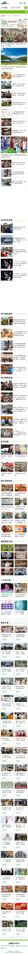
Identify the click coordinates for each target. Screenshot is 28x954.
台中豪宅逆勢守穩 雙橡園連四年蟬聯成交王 (20, 878)
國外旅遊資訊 (6, 481)
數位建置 (24, 946)
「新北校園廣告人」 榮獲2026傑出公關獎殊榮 (6, 861)
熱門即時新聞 (6, 220)
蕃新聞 (4, 639)
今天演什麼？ (6, 580)
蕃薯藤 (5, 3)
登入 (21, 3)
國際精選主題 (6, 541)
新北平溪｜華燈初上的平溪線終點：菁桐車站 (20, 930)
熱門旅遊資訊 (6, 314)
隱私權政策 (19, 946)
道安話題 (5, 441)
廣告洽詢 (3, 948)
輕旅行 (4, 899)
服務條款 (13, 946)
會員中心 (7, 946)
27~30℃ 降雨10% (12, 15)
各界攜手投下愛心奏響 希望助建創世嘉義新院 (20, 740)
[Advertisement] (14, 203)
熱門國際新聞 (6, 378)
